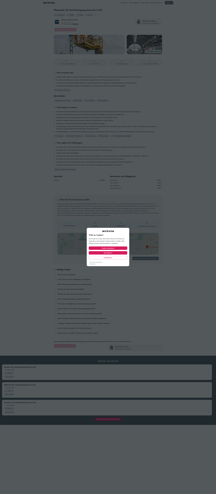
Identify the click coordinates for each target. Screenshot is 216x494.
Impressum (92, 264)
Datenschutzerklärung (95, 262)
